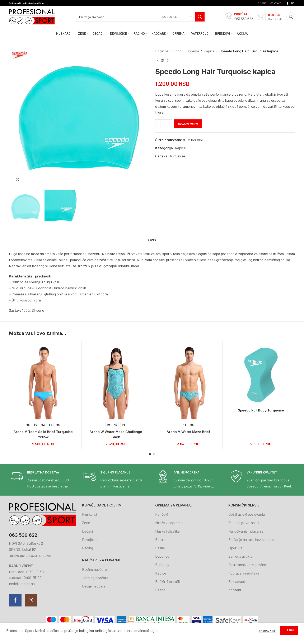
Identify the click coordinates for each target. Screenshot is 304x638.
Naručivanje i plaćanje (245, 531)
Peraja (160, 539)
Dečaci (87, 531)
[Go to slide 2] (154, 454)
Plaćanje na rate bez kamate (251, 539)
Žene (86, 522)
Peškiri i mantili (167, 581)
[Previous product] (157, 60)
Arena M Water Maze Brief (188, 432)
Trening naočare (95, 577)
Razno (160, 589)
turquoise (177, 156)
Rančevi (161, 514)
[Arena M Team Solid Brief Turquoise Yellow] (43, 381)
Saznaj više (267, 630)
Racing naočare (94, 569)
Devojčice (89, 539)
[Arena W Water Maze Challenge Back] (116, 381)
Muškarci (89, 514)
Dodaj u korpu (188, 123)
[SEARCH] (200, 17)
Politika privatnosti (243, 522)
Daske (160, 548)
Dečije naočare (94, 586)
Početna (162, 51)
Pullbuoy (162, 564)
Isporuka (235, 548)
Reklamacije (237, 581)
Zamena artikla (240, 556)
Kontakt (234, 589)
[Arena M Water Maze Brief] (188, 381)
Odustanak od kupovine (247, 564)
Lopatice (162, 556)
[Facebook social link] (287, 3)
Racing (87, 548)
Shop (177, 51)
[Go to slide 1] (150, 454)
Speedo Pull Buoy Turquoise (261, 410)
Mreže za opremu (169, 522)
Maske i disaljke (167, 531)
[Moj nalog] (290, 17)
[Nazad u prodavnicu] (162, 60)
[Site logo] (32, 16)
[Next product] (167, 60)
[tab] (152, 238)
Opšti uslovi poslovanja (246, 514)
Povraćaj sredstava (243, 573)
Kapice (209, 51)
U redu (289, 630)
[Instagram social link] (292, 3)
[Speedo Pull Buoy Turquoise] (261, 375)
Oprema (192, 51)
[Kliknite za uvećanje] (17, 179)
